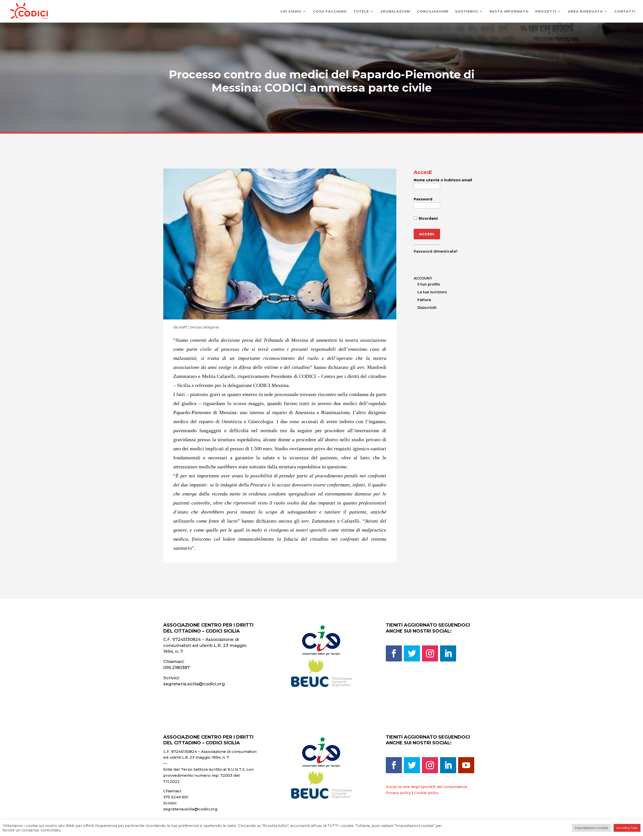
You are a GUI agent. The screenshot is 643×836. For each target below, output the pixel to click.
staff (183, 327)
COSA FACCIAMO (330, 11)
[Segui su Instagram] (430, 653)
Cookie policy (426, 793)
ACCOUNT (423, 278)
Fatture (424, 300)
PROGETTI (545, 11)
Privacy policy (398, 793)
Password (423, 199)
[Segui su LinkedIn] (448, 653)
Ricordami (428, 218)
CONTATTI (624, 11)
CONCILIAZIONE (433, 11)
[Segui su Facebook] (394, 653)
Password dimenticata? (436, 251)
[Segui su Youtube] (466, 765)
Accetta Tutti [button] (627, 828)
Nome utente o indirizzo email (443, 180)
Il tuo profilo (428, 284)
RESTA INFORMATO (509, 11)
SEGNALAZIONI (395, 11)
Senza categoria (204, 327)
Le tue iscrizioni (432, 292)
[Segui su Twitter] (412, 653)
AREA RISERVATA (585, 11)
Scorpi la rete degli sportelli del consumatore (426, 787)
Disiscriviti (427, 307)
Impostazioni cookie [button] (591, 828)
